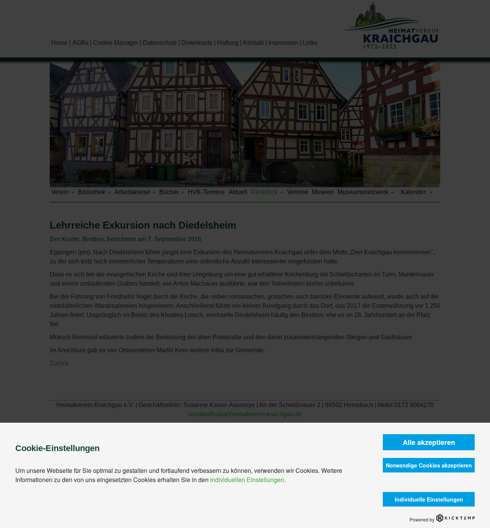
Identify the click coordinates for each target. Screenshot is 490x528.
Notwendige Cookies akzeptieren (429, 465)
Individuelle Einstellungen (429, 499)
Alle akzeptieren (429, 442)
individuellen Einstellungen (247, 479)
